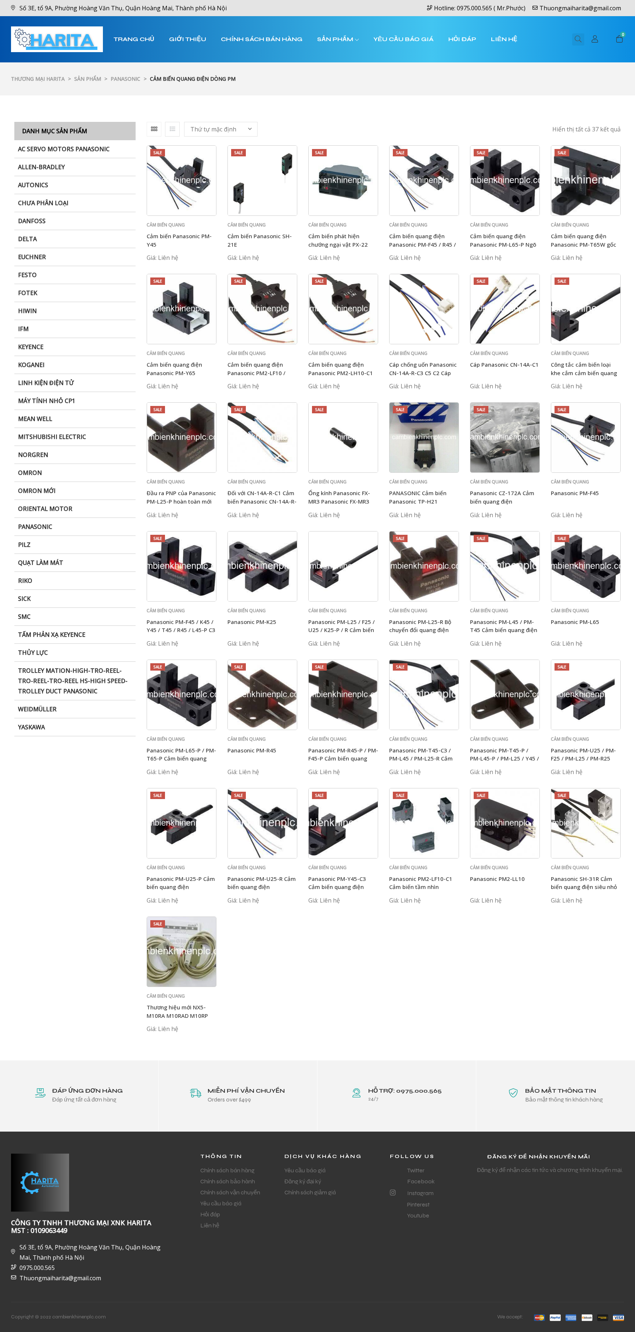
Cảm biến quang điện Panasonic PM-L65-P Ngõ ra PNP (503, 244)
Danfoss (32, 221)
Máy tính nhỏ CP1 (46, 401)
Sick (24, 599)
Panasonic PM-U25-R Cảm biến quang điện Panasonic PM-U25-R (261, 887)
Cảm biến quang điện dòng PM (166, 228)
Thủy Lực (33, 653)
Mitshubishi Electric (52, 437)
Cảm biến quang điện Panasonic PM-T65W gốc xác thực (583, 244)
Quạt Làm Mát (40, 563)
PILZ (24, 545)
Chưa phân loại (43, 203)
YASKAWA (31, 727)
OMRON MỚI (36, 491)
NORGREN (33, 455)
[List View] (172, 129)
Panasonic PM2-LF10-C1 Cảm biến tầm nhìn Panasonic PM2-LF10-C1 (420, 887)
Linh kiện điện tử (46, 383)
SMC (24, 617)
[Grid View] (154, 129)
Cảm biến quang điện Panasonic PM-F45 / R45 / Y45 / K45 (422, 244)
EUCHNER (32, 257)
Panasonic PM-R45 (251, 750)
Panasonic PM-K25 (251, 621)
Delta (27, 239)
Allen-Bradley (41, 167)
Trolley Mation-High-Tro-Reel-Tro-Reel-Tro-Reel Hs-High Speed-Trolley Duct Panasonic (73, 681)
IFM (23, 329)
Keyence (30, 347)
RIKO (25, 581)
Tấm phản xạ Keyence (51, 635)
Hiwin (27, 311)
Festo (27, 275)
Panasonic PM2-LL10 (497, 878)
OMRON (30, 473)
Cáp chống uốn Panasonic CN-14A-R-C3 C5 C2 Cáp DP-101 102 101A (423, 373)
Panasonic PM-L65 (575, 621)
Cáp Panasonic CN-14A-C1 (504, 364)
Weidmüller (37, 709)
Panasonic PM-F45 (575, 493)
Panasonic (35, 527)
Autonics (33, 185)
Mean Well (35, 419)
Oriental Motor (45, 509)
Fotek (27, 293)
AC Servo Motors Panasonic (64, 149)
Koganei (31, 365)
